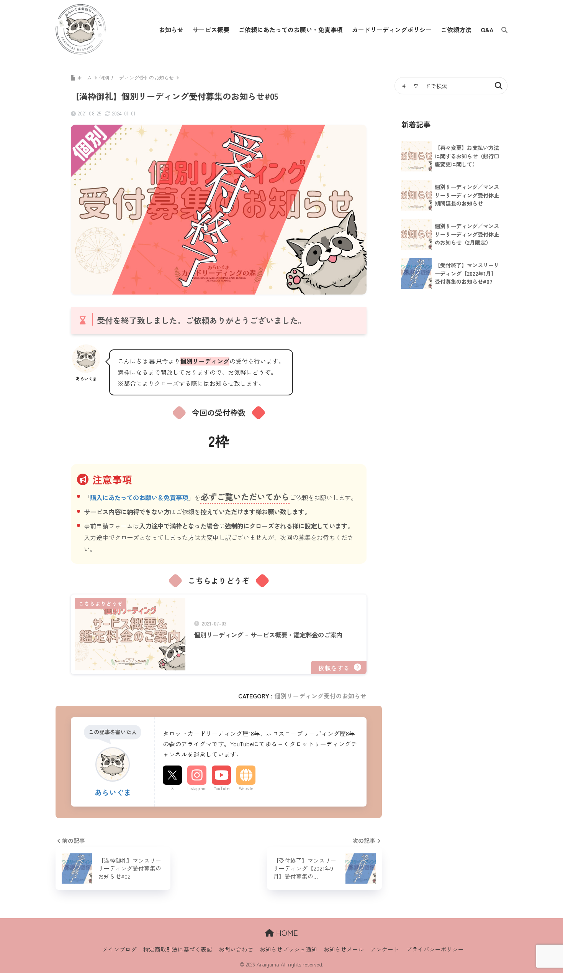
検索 (498, 85)
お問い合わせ (236, 949)
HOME (286, 932)
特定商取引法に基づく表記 (177, 949)
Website (246, 788)
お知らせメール (344, 949)
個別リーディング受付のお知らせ (321, 695)
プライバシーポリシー (435, 949)
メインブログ (119, 949)
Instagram (196, 788)
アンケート (384, 949)
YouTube (221, 788)
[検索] (500, 29)
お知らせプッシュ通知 (288, 949)
